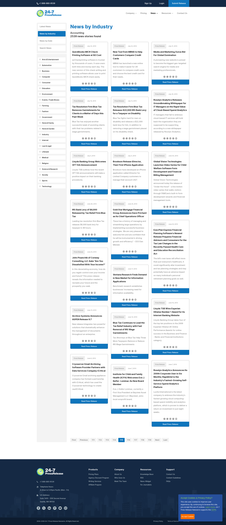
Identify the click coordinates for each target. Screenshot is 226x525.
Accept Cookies (188, 516)
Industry (45, 134)
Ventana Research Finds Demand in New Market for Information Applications (130, 278)
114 (114, 440)
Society (45, 175)
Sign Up (148, 3)
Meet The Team (120, 481)
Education (46, 88)
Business (45, 71)
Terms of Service (173, 521)
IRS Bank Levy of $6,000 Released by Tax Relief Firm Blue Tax (88, 213)
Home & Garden (48, 129)
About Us (118, 474)
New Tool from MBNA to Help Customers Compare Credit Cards (127, 55)
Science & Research (50, 169)
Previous (84, 440)
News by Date (46, 41)
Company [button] (130, 13)
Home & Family (48, 123)
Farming (45, 106)
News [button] (153, 13)
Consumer (46, 83)
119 (149, 440)
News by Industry (47, 34)
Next (157, 440)
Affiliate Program (95, 485)
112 (100, 440)
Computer (46, 77)
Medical (45, 158)
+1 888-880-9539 (46, 3)
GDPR (213, 510)
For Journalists (146, 485)
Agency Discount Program (99, 478)
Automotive (46, 65)
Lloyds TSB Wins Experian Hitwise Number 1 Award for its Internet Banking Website (169, 312)
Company (119, 470)
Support (170, 470)
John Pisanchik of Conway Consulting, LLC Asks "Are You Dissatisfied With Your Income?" (88, 261)
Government (47, 117)
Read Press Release (89, 89)
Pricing (143, 13)
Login (161, 3)
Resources (145, 470)
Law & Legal (46, 146)
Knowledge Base (146, 474)
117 (135, 440)
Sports (44, 181)
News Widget (145, 481)
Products (93, 470)
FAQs (168, 481)
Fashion (45, 111)
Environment (47, 94)
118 (142, 440)
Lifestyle (45, 152)
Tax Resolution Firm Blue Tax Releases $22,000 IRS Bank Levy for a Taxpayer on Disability (129, 110)
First (74, 440)
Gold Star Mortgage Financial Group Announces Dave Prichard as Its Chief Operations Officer (129, 213)
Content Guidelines (173, 478)
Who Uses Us (119, 478)
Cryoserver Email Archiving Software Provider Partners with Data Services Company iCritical (88, 367)
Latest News (45, 27)
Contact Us (182, 13)
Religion (45, 163)
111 (93, 440)
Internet (45, 140)
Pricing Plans (94, 474)
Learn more (210, 507)
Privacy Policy (158, 521)
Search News (45, 48)
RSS (141, 478)
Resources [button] (167, 13)
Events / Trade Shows (50, 100)
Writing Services (95, 481)
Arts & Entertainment (50, 59)
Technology (47, 186)
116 (128, 440)
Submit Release (179, 3)
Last (165, 440)
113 (107, 440)
